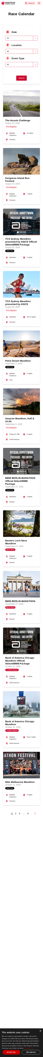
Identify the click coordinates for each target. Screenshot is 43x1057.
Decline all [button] (31, 1052)
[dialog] (21, 1042)
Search (22, 78)
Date (14, 32)
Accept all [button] (11, 1052)
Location (17, 45)
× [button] (40, 1031)
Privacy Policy (28, 1048)
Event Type (18, 58)
